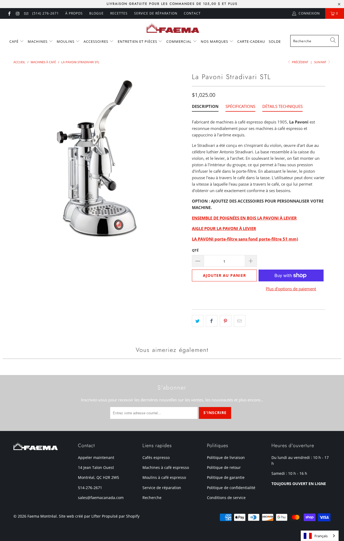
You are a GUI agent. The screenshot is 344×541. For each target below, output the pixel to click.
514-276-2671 (90, 487)
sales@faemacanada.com (101, 497)
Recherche (152, 497)
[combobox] (314, 41)
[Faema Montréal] (172, 28)
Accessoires (96, 41)
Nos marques (215, 41)
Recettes (119, 13)
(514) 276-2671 (45, 13)
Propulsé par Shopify (120, 516)
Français (321, 535)
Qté (195, 250)
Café (14, 41)
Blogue (96, 13)
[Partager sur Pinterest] (225, 321)
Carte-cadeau (251, 41)
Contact (192, 13)
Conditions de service (226, 497)
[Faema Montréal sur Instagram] (17, 13)
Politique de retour (224, 467)
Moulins (66, 41)
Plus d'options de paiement (291, 288)
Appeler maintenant (96, 457)
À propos (74, 13)
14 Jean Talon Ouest (96, 467)
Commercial (179, 41)
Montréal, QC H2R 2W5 (98, 477)
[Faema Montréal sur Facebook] (9, 13)
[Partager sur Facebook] (211, 321)
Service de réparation (155, 13)
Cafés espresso (156, 457)
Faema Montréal (42, 516)
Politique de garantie (226, 477)
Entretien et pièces (138, 41)
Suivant (320, 62)
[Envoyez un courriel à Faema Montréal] (26, 13)
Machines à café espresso (165, 467)
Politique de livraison (226, 457)
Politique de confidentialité (231, 487)
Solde (275, 41)
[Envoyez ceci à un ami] (239, 321)
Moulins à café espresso (164, 477)
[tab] (205, 107)
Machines (38, 41)
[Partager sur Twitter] (197, 321)
